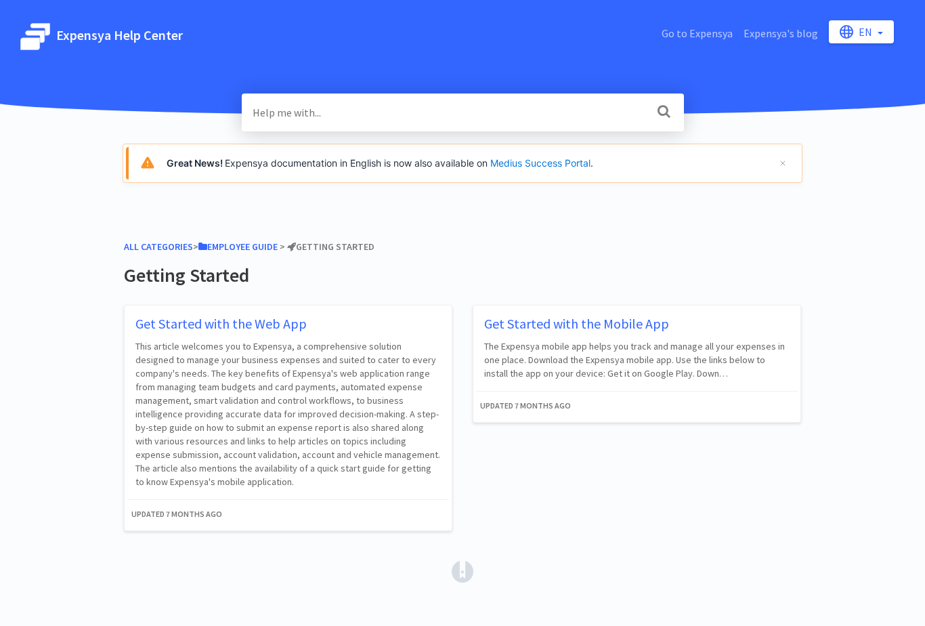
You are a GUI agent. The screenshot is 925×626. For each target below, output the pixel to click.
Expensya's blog (781, 33)
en (866, 32)
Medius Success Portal (540, 163)
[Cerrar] (783, 163)
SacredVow (517, 33)
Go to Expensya (697, 33)
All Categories (158, 247)
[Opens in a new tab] (462, 570)
